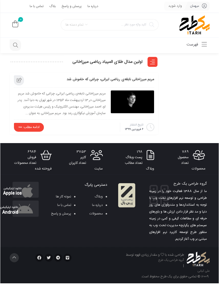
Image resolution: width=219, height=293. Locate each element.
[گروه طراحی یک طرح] (194, 25)
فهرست (193, 44)
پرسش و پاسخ (72, 6)
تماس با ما (37, 6)
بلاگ (52, 6)
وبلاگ (99, 196)
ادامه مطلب (32, 127)
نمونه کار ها (63, 196)
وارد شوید (175, 6)
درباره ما (92, 6)
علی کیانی (204, 271)
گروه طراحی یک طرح (171, 260)
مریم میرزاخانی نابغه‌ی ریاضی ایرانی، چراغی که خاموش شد (110, 79)
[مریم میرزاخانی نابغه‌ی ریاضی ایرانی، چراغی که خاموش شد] (132, 101)
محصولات (96, 213)
